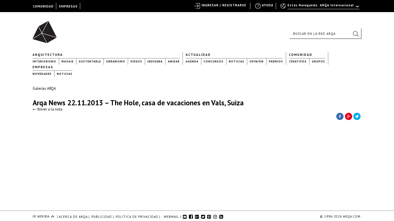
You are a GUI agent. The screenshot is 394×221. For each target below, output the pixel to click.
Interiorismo (44, 61)
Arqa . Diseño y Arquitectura (46, 29)
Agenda (192, 61)
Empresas (43, 67)
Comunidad (300, 55)
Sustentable (90, 61)
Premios (276, 61)
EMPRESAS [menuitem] (68, 6)
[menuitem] (320, 8)
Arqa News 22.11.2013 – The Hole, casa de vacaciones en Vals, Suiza (138, 102)
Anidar (174, 61)
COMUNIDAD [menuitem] (43, 6)
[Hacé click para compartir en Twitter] (357, 116)
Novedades (42, 74)
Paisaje (67, 61)
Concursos (214, 61)
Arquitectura (48, 55)
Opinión (256, 61)
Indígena (155, 61)
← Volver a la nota (47, 109)
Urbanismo (115, 61)
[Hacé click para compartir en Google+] (348, 116)
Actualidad (198, 55)
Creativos (298, 61)
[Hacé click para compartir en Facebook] (339, 116)
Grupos (318, 61)
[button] (355, 33)
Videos (136, 61)
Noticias (236, 61)
